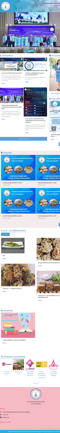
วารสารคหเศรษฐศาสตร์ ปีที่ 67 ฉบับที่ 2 (12, 183)
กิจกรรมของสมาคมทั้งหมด (23, 139)
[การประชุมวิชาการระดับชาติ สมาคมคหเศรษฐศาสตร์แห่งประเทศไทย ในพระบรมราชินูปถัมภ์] (35, 102)
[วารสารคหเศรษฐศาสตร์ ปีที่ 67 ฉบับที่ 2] (18, 167)
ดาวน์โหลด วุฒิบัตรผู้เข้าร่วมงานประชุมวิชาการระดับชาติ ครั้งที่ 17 (34, 74)
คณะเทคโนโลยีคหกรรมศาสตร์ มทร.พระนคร (30, 374)
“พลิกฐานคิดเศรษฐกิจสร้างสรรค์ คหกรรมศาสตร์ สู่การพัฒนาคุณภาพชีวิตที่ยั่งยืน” (12, 107)
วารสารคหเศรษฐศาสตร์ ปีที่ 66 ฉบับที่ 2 (12, 216)
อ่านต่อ (4, 83)
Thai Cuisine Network (7, 373)
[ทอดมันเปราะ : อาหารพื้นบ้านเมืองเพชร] (18, 275)
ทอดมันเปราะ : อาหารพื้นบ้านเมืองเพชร (12, 289)
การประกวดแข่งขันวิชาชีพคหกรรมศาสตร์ (12, 73)
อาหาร (12, 234)
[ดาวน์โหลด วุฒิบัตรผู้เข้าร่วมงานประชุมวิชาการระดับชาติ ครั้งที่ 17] (35, 64)
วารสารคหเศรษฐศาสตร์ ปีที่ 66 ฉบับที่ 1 (47, 216)
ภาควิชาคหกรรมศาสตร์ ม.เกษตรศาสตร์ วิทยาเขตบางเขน (41, 374)
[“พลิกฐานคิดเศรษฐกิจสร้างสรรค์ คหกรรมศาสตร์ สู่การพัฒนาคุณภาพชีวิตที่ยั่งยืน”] (11, 95)
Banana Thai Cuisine (18, 373)
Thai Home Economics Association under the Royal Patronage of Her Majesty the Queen (32, 431)
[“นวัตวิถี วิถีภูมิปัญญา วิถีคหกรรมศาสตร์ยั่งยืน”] (18, 325)
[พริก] (13, 245)
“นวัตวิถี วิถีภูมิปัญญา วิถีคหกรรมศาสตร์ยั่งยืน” (14, 340)
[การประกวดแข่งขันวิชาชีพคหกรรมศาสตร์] (11, 64)
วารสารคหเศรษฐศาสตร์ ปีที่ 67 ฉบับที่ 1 (47, 183)
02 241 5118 (5, 415)
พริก (4, 256)
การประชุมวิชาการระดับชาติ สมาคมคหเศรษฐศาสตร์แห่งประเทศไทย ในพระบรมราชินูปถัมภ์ (35, 120)
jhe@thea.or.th (5, 417)
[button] (2, 33)
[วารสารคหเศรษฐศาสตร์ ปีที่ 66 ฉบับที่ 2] (18, 201)
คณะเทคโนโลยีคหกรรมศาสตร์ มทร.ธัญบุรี (53, 374)
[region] (30, 32)
